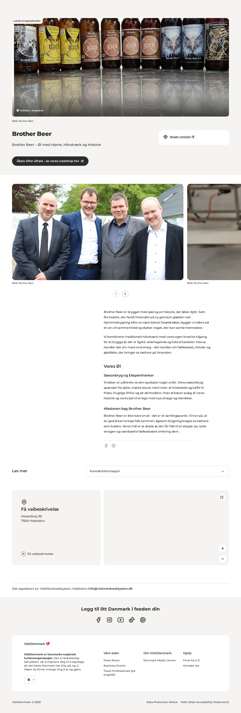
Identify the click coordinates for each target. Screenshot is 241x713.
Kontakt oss (191, 665)
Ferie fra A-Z (191, 660)
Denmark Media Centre (159, 660)
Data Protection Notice (162, 702)
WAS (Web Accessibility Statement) (205, 702)
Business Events (115, 665)
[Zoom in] (222, 548)
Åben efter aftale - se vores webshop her (48, 161)
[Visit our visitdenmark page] (120, 620)
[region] (166, 527)
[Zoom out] (222, 558)
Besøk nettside (180, 137)
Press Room (112, 660)
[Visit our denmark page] (98, 620)
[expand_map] (222, 497)
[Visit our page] (109, 620)
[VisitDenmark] (37, 644)
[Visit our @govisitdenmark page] (131, 620)
